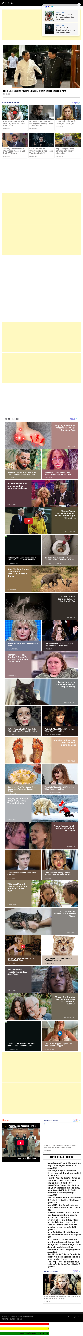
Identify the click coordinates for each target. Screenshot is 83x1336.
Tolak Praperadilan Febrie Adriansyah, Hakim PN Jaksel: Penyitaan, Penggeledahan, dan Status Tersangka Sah (63, 1215)
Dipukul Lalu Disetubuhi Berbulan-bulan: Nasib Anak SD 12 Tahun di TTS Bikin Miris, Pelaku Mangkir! (64, 1198)
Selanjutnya (5, 1120)
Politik (7, 87)
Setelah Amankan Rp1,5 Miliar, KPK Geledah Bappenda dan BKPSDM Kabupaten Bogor (61, 1191)
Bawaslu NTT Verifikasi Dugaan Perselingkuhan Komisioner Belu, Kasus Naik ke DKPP (62, 1206)
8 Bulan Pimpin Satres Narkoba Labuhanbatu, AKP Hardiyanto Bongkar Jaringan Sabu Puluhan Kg (63, 1263)
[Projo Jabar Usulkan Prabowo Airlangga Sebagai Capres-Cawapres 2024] (41, 66)
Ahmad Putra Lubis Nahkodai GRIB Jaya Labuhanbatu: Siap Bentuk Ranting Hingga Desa (63, 1248)
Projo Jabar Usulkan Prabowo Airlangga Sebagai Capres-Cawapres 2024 (34, 91)
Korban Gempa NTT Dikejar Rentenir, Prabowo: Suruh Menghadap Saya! (62, 1221)
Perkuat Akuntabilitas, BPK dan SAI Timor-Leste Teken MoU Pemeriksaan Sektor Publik (63, 1233)
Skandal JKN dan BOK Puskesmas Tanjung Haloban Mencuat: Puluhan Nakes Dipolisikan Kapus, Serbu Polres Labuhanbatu (64, 1257)
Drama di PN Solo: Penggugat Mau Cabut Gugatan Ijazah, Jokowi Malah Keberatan (63, 1186)
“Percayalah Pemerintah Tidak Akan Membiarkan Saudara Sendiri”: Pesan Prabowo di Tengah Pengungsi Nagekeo (63, 1180)
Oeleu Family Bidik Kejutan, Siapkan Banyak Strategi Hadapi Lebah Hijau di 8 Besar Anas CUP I (64, 1171)
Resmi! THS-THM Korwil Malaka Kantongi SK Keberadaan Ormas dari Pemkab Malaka (62, 1225)
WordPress (78, 1317)
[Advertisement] (41, 25)
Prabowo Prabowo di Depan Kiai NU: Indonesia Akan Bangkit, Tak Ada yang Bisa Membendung (64, 1164)
